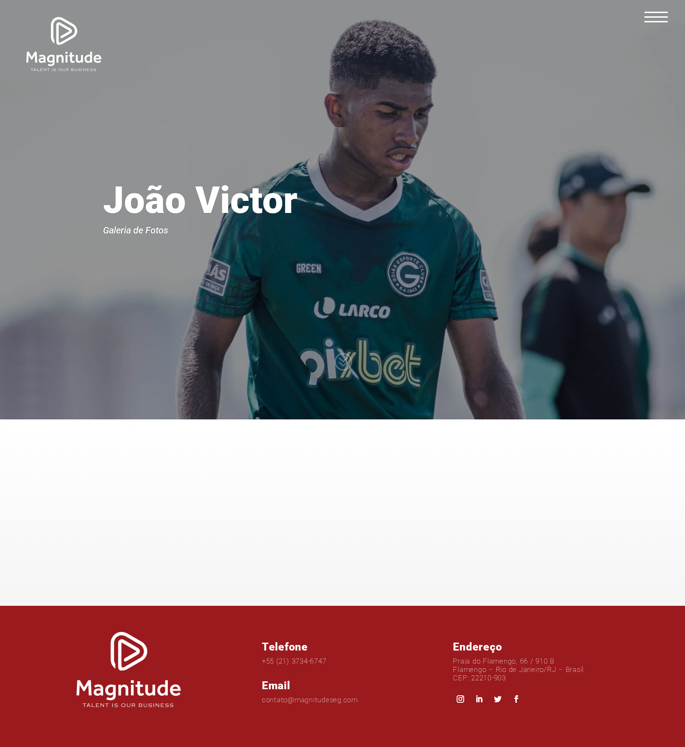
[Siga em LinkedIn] (479, 699)
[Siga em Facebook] (516, 699)
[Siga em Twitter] (497, 699)
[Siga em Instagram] (460, 699)
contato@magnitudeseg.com (310, 700)
